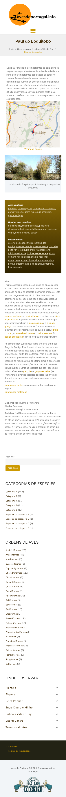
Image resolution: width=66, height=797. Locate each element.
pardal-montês (21, 264)
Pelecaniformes (13, 622)
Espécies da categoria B (17, 514)
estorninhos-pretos (14, 385)
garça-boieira (14, 225)
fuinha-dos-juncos (17, 253)
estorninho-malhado (31, 260)
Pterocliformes (13, 654)
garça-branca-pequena (44, 208)
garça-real (29, 212)
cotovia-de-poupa (16, 243)
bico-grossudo (15, 267)
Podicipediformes (14, 641)
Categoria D (12, 505)
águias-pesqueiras (14, 337)
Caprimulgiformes (15, 568)
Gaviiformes (12, 604)
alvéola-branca (40, 246)
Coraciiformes (13, 586)
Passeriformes (13, 618)
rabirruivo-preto (27, 250)
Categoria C (12, 500)
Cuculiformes (12, 591)
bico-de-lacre (36, 264)
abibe (18, 232)
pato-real (12, 208)
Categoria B (11, 496)
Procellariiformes (14, 645)
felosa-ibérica (23, 257)
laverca (30, 243)
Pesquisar (10, 456)
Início (11, 49)
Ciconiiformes (13, 577)
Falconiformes (13, 595)
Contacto (12, 746)
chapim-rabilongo (40, 257)
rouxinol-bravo (43, 250)
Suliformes (11, 663)
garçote (21, 208)
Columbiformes (13, 581)
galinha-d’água (15, 215)
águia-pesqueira (43, 212)
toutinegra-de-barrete (37, 253)
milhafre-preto (25, 229)
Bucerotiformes (13, 563)
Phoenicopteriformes (16, 632)
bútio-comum (39, 229)
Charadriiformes (14, 572)
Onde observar (24, 49)
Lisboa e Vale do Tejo (44, 49)
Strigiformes (12, 659)
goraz (29, 208)
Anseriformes (12, 554)
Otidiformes (12, 613)
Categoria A (11, 491)
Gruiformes (11, 609)
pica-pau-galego (30, 232)
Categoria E (11, 509)
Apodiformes (12, 559)
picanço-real (14, 260)
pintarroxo (48, 264)
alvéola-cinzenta (24, 246)
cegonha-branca (30, 225)
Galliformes (11, 600)
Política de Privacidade (19, 750)
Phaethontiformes (15, 627)
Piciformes (11, 636)
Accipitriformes (13, 550)
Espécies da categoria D (17, 523)
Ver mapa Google (33, 149)
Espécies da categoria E (17, 528)
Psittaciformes (13, 650)
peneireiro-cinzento (24, 333)
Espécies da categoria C (17, 518)
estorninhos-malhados (16, 392)
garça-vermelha (16, 212)
